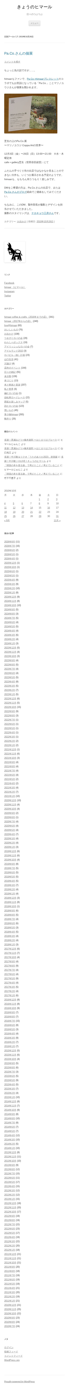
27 (23, 516)
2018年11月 (10, 902)
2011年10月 (10, 1262)
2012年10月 (10, 1211)
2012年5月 (9, 1233)
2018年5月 (9, 927)
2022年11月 (10, 703)
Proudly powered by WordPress (19, 1381)
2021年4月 (9, 783)
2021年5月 (9, 779)
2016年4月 (9, 1033)
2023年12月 (10, 647)
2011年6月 (9, 1279)
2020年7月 (9, 821)
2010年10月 (10, 1313)
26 (14, 516)
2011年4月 (9, 1288)
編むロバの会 (11, 393)
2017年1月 (9, 995)
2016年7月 (9, 1021)
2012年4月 (9, 1237)
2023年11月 (10, 652)
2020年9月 (9, 813)
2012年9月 (9, 1216)
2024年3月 (9, 635)
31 (57, 516)
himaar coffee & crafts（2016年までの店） (26, 317)
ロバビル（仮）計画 (14, 355)
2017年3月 (9, 987)
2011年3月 (9, 1292)
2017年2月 (9, 991)
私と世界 (8, 389)
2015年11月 (10, 1055)
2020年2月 (9, 842)
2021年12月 (10, 749)
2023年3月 (9, 686)
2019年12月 (10, 851)
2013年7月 (9, 1173)
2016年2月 (9, 1042)
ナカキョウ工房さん (42, 213)
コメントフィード (13, 1356)
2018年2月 (9, 940)
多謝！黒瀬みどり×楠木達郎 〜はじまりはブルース (30, 440)
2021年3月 (9, 787)
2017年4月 (9, 982)
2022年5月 (9, 728)
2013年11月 (10, 1156)
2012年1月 (9, 1250)
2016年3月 (9, 1038)
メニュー (34, 23)
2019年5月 (9, 876)
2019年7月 (9, 868)
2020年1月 (9, 847)
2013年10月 (10, 1161)
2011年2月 (9, 1296)
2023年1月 (9, 694)
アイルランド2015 (13, 351)
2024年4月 (9, 630)
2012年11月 (10, 1207)
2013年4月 (9, 1186)
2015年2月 (9, 1093)
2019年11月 (10, 855)
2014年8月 (9, 1118)
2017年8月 (9, 965)
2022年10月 (10, 707)
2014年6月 (9, 1127)
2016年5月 (9, 1029)
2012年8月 (9, 1220)
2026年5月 (9, 554)
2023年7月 (9, 669)
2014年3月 (9, 1139)
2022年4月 (9, 732)
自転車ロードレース (14, 397)
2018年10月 (10, 906)
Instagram (9, 291)
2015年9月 (9, 1063)
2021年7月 (9, 770)
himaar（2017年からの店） (18, 321)
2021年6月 (9, 775)
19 (14, 512)
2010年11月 (10, 1309)
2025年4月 (9, 580)
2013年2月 (9, 1194)
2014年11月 (10, 1105)
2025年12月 (10, 563)
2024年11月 (10, 601)
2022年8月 (9, 715)
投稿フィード (11, 1351)
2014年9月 (9, 1114)
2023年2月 (9, 690)
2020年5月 (9, 830)
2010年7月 (9, 1326)
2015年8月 (9, 1067)
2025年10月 (10, 567)
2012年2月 (9, 1245)
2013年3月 (9, 1190)
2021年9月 (9, 762)
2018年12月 (10, 898)
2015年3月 (9, 1088)
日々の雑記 (10, 372)
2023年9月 (9, 660)
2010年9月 (9, 1317)
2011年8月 (9, 1271)
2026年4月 (9, 558)
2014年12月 (10, 1101)
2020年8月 (9, 817)
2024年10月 (10, 605)
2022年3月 (9, 736)
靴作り (7, 418)
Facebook (9, 283)
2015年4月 (9, 1084)
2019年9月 (9, 864)
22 (40, 512)
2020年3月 (9, 838)
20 (23, 512)
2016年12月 (10, 999)
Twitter (7, 295)
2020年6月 (9, 825)
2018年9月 (9, 910)
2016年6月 (9, 1025)
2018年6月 (9, 923)
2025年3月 (9, 584)
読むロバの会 (11, 406)
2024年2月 (9, 639)
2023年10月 (10, 656)
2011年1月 (9, 1300)
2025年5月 (9, 575)
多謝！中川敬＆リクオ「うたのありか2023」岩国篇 (31, 457)
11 (5, 507)
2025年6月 (9, 571)
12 (14, 507)
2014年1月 (9, 1148)
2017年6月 (9, 974)
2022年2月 (9, 741)
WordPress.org (11, 1360)
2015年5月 (9, 1080)
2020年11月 (10, 804)
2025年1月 (9, 592)
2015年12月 (10, 1050)
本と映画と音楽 (12, 384)
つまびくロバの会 (13, 338)
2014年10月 (10, 1110)
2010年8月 (9, 1322)
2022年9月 (9, 711)
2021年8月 (9, 766)
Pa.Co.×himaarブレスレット (43, 78)
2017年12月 (10, 948)
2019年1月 (9, 893)
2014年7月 (9, 1122)
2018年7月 (9, 919)
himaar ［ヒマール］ (15, 287)
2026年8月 (9, 541)
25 (5, 516)
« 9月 (7, 520)
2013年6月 (9, 1177)
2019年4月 (9, 881)
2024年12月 (10, 596)
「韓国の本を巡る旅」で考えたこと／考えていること (31, 465)
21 (31, 512)
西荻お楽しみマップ (14, 401)
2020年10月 (10, 809)
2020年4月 (9, 834)
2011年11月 (10, 1258)
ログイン (8, 1347)
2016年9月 (9, 1012)
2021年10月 (10, 758)
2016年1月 (9, 1046)
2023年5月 (9, 677)
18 (5, 512)
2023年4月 (9, 681)
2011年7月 (9, 1275)
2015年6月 (9, 1076)
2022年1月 (9, 745)
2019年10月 (10, 859)
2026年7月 (9, 546)
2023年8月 (9, 664)
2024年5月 (9, 626)
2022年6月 (9, 724)
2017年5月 (9, 978)
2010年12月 (10, 1305)
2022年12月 (10, 698)
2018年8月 (9, 915)
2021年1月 (9, 796)
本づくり (8, 380)
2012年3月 (9, 1241)
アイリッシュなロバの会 (17, 346)
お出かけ (21, 221)
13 (23, 507)
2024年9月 (9, 609)
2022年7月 (9, 719)
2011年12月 (10, 1254)
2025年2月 (9, 588)
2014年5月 (9, 1131)
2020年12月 (10, 800)
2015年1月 (9, 1097)
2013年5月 (9, 1182)
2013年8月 (9, 1169)
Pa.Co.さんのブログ (15, 191)
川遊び (7, 363)
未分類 (7, 376)
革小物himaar (11, 414)
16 (48, 507)
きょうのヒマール (34, 6)
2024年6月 (9, 622)
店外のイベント (12, 367)
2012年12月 (10, 1203)
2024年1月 (9, 643)
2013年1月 (9, 1199)
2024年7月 (9, 618)
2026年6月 (9, 550)
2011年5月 (9, 1284)
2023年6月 (9, 673)
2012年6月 (9, 1228)
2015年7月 (9, 1071)
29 (40, 516)
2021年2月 (9, 792)
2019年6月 (9, 872)
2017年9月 (9, 961)
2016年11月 (10, 1004)
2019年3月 (9, 885)
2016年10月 (10, 1008)
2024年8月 (9, 613)
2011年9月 (9, 1267)
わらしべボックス (13, 342)
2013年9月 (9, 1165)
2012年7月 (9, 1224)
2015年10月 (10, 1059)
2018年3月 (9, 936)
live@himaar (10, 325)
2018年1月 (9, 944)
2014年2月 (9, 1144)
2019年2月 (9, 889)
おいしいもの (11, 329)
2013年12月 (10, 1152)
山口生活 (8, 359)
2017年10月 (10, 957)
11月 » (57, 520)
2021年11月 (10, 753)
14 (31, 507)
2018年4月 (9, 932)
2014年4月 (9, 1135)
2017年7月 (9, 970)
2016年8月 (9, 1016)
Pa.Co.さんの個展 (18, 53)
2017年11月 (10, 953)
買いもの (8, 410)
